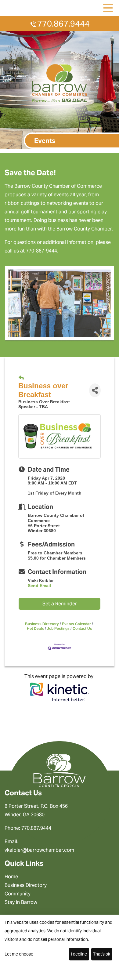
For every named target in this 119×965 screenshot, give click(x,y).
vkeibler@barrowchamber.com (39, 850)
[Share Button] (95, 390)
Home (11, 876)
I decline (79, 954)
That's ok (101, 954)
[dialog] (59, 940)
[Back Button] (21, 378)
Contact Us (82, 628)
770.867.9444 (63, 23)
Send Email (39, 585)
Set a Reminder (59, 603)
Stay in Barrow (21, 902)
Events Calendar (76, 624)
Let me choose (19, 954)
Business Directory (42, 624)
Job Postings (58, 628)
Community (18, 894)
